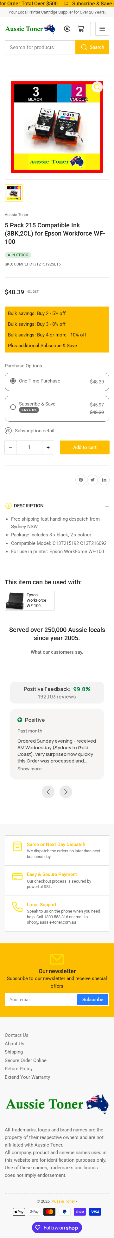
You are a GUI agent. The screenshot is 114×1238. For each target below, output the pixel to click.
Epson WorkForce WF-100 (36, 600)
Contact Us (16, 1035)
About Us (14, 1044)
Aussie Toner (16, 214)
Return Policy (19, 1069)
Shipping (14, 1052)
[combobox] (57, 47)
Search (97, 47)
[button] (29, 768)
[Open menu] (102, 29)
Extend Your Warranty (27, 1077)
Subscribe (92, 999)
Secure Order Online (26, 1060)
